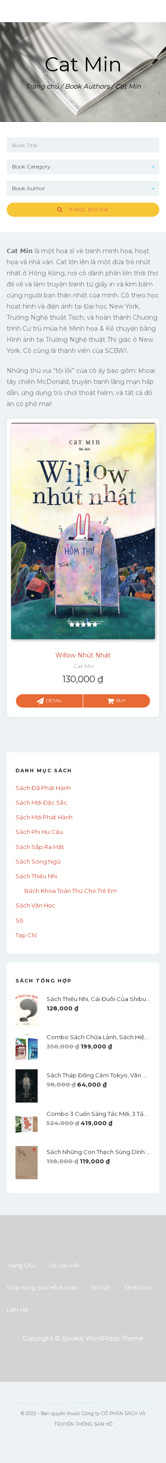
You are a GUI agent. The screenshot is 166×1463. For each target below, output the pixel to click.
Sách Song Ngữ (38, 861)
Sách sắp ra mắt (39, 846)
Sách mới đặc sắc (41, 802)
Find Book (86, 209)
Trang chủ (42, 86)
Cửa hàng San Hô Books (42, 1287)
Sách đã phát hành (43, 787)
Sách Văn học (35, 905)
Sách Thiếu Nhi (36, 876)
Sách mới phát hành (44, 817)
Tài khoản (138, 1287)
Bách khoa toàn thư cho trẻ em (70, 890)
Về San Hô (64, 1265)
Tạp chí (26, 935)
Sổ (19, 920)
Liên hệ (17, 1309)
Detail (54, 701)
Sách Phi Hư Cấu (39, 831)
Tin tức (101, 1287)
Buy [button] (121, 701)
